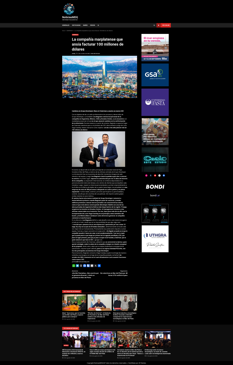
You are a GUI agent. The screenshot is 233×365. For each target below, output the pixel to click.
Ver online (165, 25)
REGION (92, 25)
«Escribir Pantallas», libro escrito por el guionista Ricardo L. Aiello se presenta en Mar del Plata (85, 274)
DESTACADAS (76, 25)
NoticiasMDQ (70, 17)
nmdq (73, 53)
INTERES (66, 345)
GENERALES (65, 25)
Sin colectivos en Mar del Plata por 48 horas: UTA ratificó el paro (113, 273)
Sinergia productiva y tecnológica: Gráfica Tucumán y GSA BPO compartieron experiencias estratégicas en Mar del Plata (125, 302)
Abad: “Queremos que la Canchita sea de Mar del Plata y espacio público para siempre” (74, 302)
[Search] (154, 25)
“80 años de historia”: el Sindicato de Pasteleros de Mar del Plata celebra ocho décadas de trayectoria (100, 302)
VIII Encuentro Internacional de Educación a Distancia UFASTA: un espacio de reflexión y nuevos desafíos (75, 339)
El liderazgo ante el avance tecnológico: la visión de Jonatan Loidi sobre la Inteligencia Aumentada (158, 339)
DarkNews (132, 363)
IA (98, 25)
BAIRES (85, 25)
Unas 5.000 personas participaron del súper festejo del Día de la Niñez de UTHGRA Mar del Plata (103, 339)
